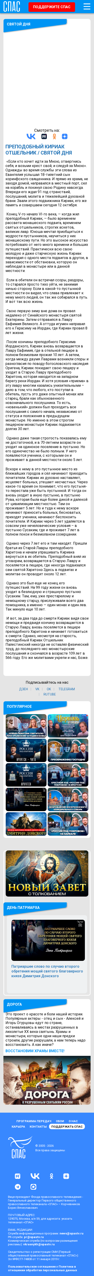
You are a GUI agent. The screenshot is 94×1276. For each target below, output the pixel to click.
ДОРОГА (14, 1004)
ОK (49, 689)
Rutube (50, 694)
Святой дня (18, 24)
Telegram (66, 689)
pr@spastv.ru (34, 1237)
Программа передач (33, 1121)
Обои (60, 1121)
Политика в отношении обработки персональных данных (42, 1268)
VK (37, 689)
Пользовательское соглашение (32, 1266)
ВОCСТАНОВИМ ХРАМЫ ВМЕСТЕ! (34, 1051)
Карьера (18, 1126)
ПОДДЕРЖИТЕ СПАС (51, 7)
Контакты (38, 1126)
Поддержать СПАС (67, 1126)
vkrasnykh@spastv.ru (39, 1244)
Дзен (23, 689)
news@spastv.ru (72, 1233)
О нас (73, 1121)
